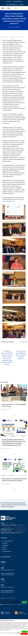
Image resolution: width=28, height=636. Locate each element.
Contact (4, 549)
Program (4, 543)
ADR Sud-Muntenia (7, 541)
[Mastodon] (10, 4)
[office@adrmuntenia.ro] (20, 4)
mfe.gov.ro (11, 506)
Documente (5, 545)
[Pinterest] (12, 4)
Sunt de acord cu (13, 604)
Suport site (8, 1)
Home (9, 27)
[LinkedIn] (16, 4)
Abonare (24, 602)
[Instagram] (8, 4)
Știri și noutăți (16, 27)
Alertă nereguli (6, 551)
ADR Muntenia (15, 37)
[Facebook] (6, 4)
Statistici (11, 633)
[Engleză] (22, 4)
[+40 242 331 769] (18, 4)
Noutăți (4, 547)
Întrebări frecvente (18, 1)
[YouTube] (14, 4)
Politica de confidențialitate (18, 604)
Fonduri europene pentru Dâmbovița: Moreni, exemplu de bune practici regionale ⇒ (21, 354)
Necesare (3, 633)
